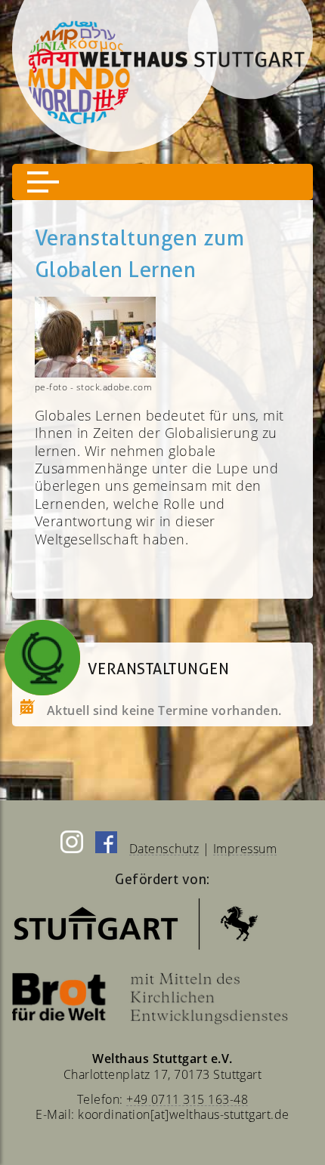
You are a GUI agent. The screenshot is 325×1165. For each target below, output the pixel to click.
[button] (43, 182)
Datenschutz (164, 848)
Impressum (245, 848)
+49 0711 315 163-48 (187, 1099)
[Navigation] (162, 182)
